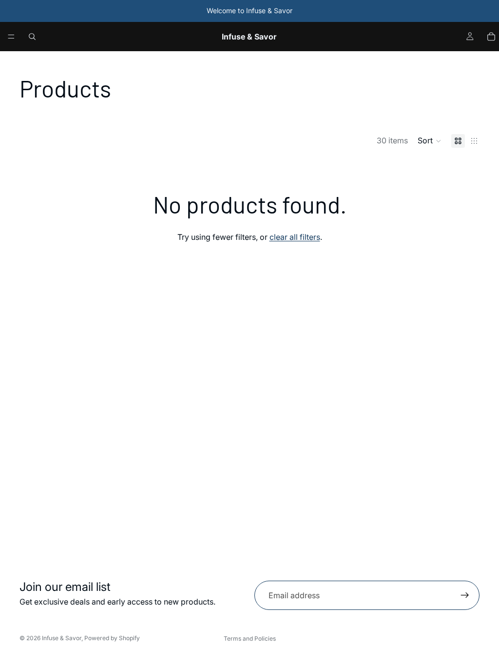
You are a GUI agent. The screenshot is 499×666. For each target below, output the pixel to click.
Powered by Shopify (112, 638)
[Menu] (11, 36)
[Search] (32, 36)
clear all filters (294, 237)
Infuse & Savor (61, 638)
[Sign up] (465, 595)
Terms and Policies (250, 638)
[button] (429, 141)
